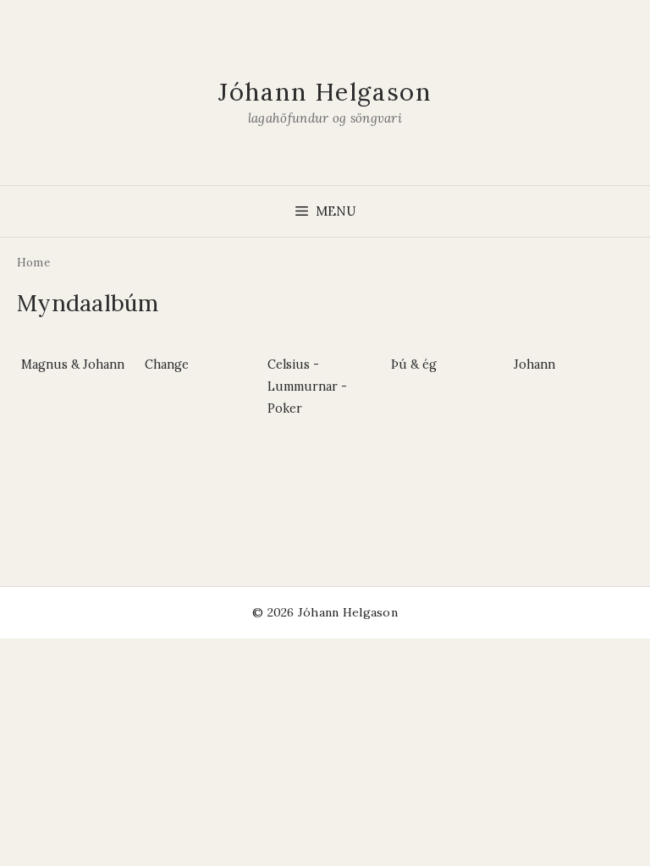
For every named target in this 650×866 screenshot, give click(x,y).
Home (33, 262)
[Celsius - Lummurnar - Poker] (325, 476)
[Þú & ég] (448, 433)
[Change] (202, 433)
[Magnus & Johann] (78, 433)
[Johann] (571, 433)
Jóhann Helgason (325, 91)
